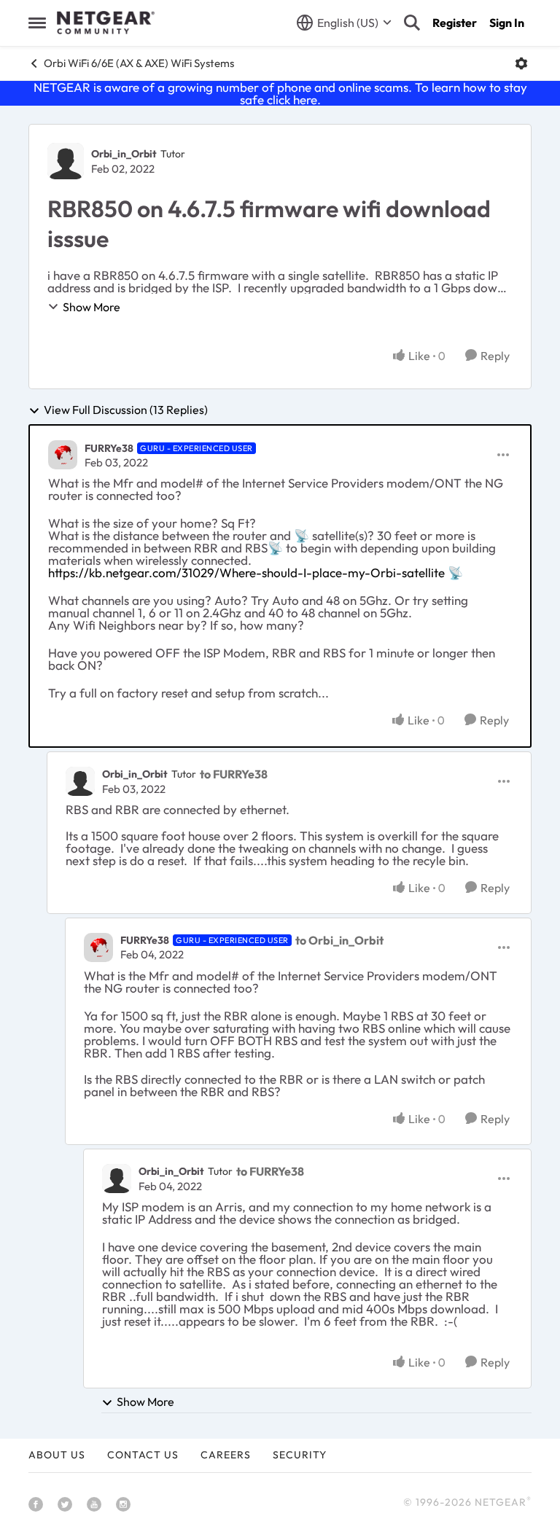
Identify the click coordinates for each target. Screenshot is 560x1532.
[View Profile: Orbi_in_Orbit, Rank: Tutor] (65, 161)
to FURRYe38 (234, 774)
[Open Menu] (521, 63)
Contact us (143, 1454)
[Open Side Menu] (37, 23)
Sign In (506, 22)
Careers (226, 1454)
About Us (56, 1454)
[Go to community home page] (106, 22)
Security (300, 1454)
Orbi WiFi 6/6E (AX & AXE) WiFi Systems (139, 63)
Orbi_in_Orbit (124, 154)
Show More (91, 307)
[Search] (412, 22)
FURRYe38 (109, 448)
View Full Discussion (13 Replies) (126, 410)
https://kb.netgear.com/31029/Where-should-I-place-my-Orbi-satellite (246, 572)
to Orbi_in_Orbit (339, 940)
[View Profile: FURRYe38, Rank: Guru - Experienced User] (62, 454)
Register (454, 22)
